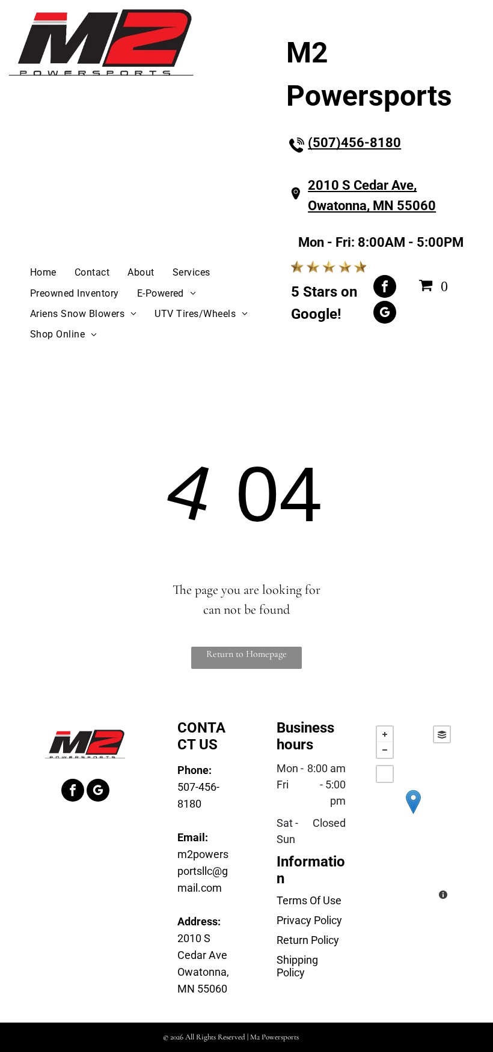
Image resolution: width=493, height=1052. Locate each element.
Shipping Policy (297, 966)
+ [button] (385, 734)
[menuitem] (43, 272)
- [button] (385, 750)
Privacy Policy (309, 920)
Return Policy (308, 940)
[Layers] (442, 734)
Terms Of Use (309, 900)
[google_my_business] (384, 314)
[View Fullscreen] (385, 774)
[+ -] (413, 813)
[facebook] (384, 288)
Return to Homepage (246, 654)
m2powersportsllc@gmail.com (202, 871)
